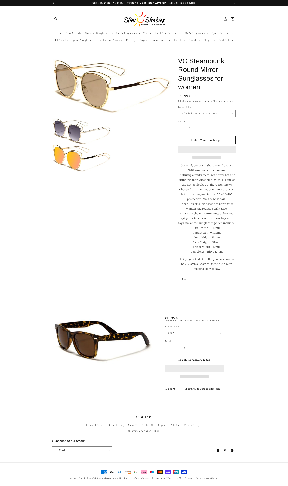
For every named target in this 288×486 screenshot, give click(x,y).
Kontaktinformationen (207, 478)
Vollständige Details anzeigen (202, 388)
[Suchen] (56, 19)
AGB (179, 478)
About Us (133, 425)
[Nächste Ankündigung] (234, 3)
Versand (197, 101)
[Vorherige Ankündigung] (53, 3)
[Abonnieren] (108, 450)
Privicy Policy (192, 425)
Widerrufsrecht (141, 478)
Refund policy (116, 425)
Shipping (163, 425)
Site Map (176, 425)
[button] (207, 149)
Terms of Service (96, 425)
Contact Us (148, 425)
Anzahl (182, 121)
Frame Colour (185, 107)
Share (185, 279)
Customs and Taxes (139, 431)
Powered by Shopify (121, 478)
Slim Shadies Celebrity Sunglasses (94, 478)
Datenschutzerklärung (163, 478)
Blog (157, 431)
